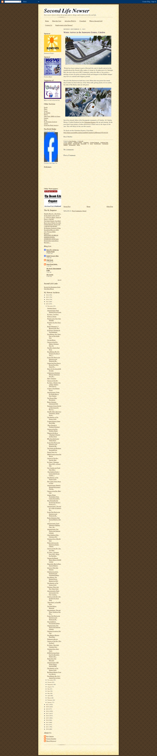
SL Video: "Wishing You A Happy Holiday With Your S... (54, 384)
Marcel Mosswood (51, 741)
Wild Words (49, 260)
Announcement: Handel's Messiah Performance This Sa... (54, 487)
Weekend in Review (52, 639)
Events (46, 111)
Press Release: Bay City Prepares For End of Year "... (53, 353)
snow (91, 143)
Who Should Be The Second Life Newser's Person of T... (53, 502)
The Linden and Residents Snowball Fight (54, 449)
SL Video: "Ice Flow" (53, 314)
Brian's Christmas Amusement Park (52, 403)
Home (47, 21)
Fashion (46, 118)
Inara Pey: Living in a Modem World (52, 251)
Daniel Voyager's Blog (52, 256)
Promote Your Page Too (50, 163)
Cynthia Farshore (94, 142)
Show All (59, 280)
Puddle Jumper (68, 143)
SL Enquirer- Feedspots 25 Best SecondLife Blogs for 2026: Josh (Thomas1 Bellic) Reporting (52, 230)
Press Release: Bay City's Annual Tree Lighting (53, 677)
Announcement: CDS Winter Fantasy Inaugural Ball (53, 664)
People (46, 107)
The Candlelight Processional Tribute (53, 622)
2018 (47, 711)
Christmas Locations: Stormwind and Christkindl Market (53, 573)
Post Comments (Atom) (79, 211)
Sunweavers (72, 145)
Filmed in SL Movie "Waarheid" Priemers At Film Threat (53, 434)
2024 (47, 299)
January (49, 702)
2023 (47, 301)
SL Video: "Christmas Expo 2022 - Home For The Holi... (53, 554)
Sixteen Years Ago (52, 452)
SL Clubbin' (47, 113)
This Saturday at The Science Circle (52, 418)
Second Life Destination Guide (52, 287)
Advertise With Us (70, 21)
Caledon (70, 142)
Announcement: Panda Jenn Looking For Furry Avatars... (53, 592)
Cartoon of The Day (52, 380)
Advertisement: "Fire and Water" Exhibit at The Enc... (54, 612)
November (50, 680)
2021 (47, 704)
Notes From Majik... (52, 264)
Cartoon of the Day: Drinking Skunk (52, 430)
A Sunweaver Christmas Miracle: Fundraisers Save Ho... (53, 374)
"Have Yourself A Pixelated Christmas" (53, 426)
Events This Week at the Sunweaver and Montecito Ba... (53, 359)
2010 (47, 729)
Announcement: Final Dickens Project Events (54, 311)
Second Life (76, 143)
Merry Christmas (51, 378)
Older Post (110, 206)
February (50, 700)
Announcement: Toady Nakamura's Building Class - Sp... (53, 525)
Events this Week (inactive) (51, 125)
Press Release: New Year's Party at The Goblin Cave (54, 336)
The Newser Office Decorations (52, 399)
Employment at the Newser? (64, 25)
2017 (47, 713)
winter (78, 145)
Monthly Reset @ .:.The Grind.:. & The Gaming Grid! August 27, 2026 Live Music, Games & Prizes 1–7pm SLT (52, 216)
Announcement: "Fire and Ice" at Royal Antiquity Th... (54, 508)
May (48, 693)
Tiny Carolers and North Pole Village (53, 469)
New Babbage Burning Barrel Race (53, 636)
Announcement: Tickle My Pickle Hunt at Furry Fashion (53, 394)
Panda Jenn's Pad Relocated (51, 659)
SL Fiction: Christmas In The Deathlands (53, 331)
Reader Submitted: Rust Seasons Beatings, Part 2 (54, 519)
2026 (47, 295)
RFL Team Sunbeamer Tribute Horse (53, 439)
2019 (47, 709)
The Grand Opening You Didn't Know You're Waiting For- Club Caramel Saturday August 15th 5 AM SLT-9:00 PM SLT (52, 223)
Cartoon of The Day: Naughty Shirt (52, 459)
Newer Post (67, 206)
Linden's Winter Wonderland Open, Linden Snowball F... (53, 496)
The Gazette (49, 275)
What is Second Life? (96, 21)
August (49, 687)
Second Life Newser (49, 131)
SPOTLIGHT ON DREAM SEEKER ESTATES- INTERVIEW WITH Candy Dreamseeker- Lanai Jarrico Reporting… (51, 238)
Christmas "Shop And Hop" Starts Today (53, 588)
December (50, 306)
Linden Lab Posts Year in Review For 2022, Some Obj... (54, 365)
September (50, 684)
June (48, 691)
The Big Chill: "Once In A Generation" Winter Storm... (54, 413)
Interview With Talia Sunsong (52, 568)
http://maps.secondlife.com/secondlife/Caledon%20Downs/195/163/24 (86, 132)
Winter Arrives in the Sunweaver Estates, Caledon (53, 544)
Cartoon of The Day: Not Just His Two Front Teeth (54, 598)
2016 (47, 716)
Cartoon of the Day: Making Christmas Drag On (53, 343)
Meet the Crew (56, 21)
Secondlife (83, 143)
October (49, 682)
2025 (47, 297)
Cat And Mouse (51, 340)
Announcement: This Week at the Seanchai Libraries (53, 531)
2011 (47, 727)
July (48, 689)
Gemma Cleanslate (51, 738)
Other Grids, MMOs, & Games (52, 116)
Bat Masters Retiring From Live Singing (54, 673)
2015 (47, 718)
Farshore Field (104, 142)
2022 (47, 304)
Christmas (86, 142)
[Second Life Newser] (51, 161)
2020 (47, 707)
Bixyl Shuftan (50, 736)
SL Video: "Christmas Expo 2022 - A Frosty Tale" (54, 464)
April (49, 695)
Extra (45, 120)
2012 (47, 724)
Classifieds (82, 21)
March (49, 698)
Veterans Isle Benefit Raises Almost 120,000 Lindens (54, 560)
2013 (47, 722)
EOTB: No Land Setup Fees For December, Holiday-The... (53, 654)
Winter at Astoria (51, 316)
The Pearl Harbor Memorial (51, 607)
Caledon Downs (78, 142)
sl (88, 143)
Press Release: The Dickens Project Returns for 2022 (52, 579)
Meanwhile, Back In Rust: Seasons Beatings (54, 565)
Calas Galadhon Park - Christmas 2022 (53, 536)
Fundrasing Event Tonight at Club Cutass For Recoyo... (54, 407)
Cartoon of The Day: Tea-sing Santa (54, 549)
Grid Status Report (49, 289)
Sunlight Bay (97, 143)
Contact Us (48, 25)
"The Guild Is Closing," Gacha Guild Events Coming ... (53, 473)
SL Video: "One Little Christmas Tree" (53, 646)
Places (45, 109)
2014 (47, 720)
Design (46, 114)
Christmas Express (90, 122)
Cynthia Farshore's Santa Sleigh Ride (53, 422)
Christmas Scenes (51, 308)
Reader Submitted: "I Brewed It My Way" (53, 327)
